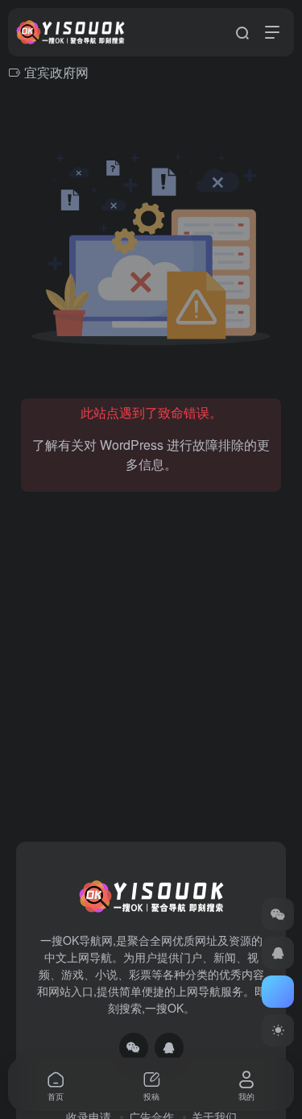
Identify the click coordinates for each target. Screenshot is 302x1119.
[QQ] (169, 1047)
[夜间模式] (278, 1030)
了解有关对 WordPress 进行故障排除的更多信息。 (151, 454)
